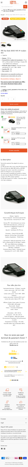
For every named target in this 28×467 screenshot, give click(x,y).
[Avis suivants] (26, 372)
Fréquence (17, 132)
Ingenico (5, 55)
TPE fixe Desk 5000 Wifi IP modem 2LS (20, 118)
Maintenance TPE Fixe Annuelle (18, 138)
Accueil (2, 14)
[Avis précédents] (2, 372)
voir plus (19, 371)
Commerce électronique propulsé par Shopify (14, 464)
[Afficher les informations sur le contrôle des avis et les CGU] (22, 361)
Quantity (18, 121)
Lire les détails (4, 93)
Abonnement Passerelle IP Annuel (18, 127)
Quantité (3, 95)
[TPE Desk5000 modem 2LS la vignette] (3, 44)
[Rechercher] (25, 6)
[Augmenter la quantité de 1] (14, 99)
